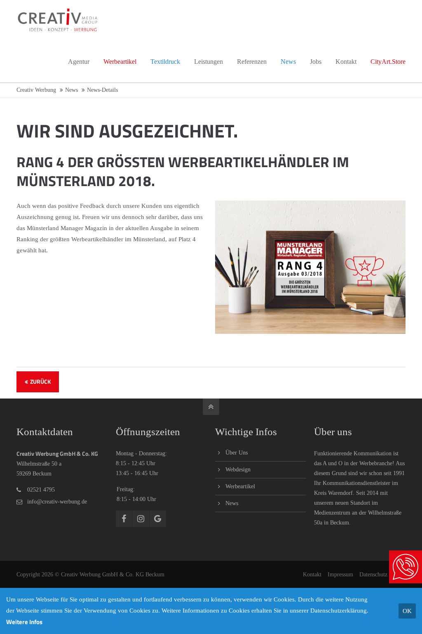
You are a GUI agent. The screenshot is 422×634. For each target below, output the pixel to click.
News (71, 90)
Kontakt (312, 574)
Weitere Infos (24, 622)
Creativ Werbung (36, 90)
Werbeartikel (240, 486)
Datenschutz (373, 574)
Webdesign (238, 469)
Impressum (340, 574)
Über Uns (236, 453)
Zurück (40, 382)
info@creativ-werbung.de (57, 502)
